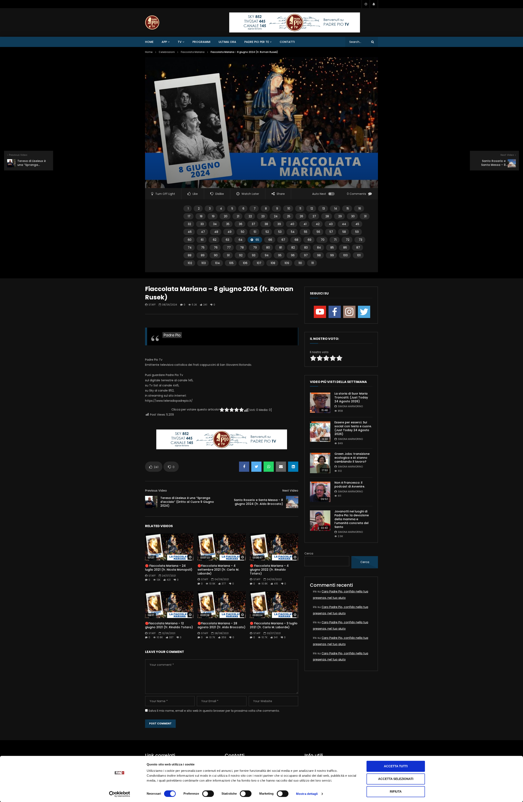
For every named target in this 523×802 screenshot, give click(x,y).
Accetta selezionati (395, 779)
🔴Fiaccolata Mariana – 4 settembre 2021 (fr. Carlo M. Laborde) (218, 570)
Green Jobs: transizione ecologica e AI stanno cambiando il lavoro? (352, 458)
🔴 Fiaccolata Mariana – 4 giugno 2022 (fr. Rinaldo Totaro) (269, 570)
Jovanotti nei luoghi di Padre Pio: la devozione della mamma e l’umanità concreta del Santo (351, 519)
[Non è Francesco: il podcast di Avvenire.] (320, 492)
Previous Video (156, 491)
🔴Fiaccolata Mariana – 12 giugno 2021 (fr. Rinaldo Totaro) (169, 625)
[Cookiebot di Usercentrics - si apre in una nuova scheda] (119, 794)
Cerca (308, 553)
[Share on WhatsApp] (269, 467)
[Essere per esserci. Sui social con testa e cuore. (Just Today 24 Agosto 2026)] (320, 431)
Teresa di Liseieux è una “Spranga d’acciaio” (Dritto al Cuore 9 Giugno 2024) (187, 502)
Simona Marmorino (350, 406)
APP (164, 42)
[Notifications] (374, 4)
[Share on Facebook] (244, 467)
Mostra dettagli (307, 793)
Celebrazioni (167, 52)
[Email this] (281, 467)
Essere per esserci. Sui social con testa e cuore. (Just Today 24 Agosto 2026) (353, 428)
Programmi (201, 42)
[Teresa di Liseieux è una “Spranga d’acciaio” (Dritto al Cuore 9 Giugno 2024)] (151, 502)
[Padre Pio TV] (152, 22)
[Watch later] (366, 4)
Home (149, 42)
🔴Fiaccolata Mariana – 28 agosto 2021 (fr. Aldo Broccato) (221, 625)
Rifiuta (396, 791)
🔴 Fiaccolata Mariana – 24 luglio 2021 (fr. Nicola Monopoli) (168, 568)
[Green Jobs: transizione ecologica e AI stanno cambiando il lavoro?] (320, 463)
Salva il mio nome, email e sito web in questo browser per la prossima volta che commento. (214, 711)
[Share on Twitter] (256, 467)
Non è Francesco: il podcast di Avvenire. (349, 485)
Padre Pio (172, 335)
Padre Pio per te (256, 42)
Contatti (287, 42)
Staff (152, 304)
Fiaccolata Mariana (193, 52)
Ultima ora (227, 42)
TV (180, 42)
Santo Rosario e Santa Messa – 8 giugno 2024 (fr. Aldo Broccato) (258, 502)
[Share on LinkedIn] (293, 467)
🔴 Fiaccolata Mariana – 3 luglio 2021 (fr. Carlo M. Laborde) (273, 625)
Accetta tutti (396, 766)
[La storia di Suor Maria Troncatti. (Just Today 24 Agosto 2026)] (320, 403)
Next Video (290, 491)
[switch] (208, 793)
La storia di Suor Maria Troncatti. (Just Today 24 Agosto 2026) (351, 397)
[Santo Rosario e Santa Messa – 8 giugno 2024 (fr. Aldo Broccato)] (292, 502)
